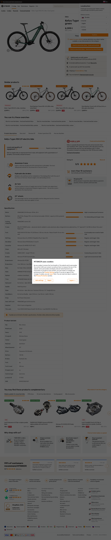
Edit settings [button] (39, 280)
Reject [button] (49, 280)
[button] (51, 274)
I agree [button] (72, 280)
